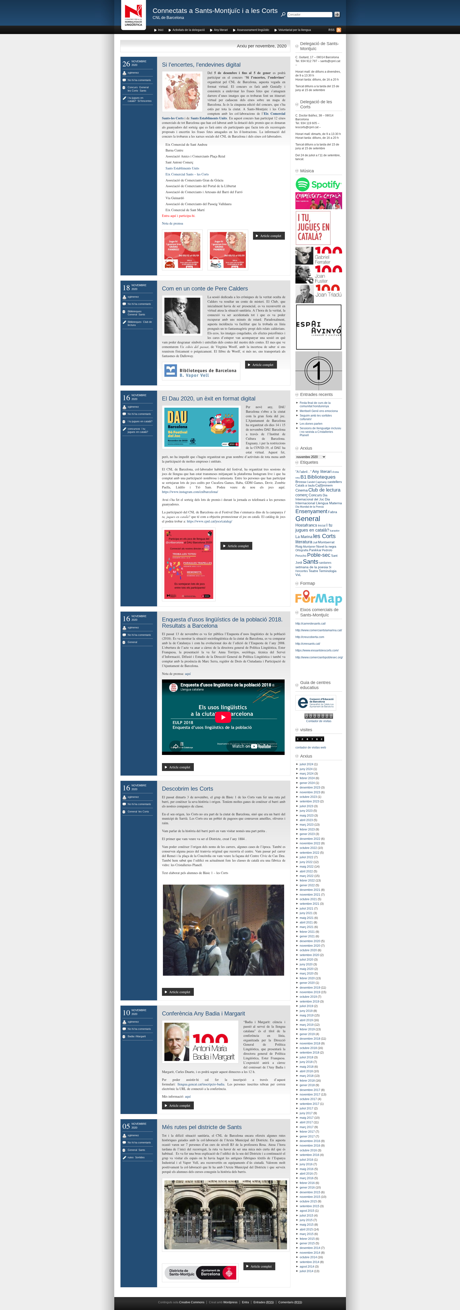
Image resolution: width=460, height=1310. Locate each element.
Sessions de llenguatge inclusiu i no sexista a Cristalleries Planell (320, 432)
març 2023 (307, 824)
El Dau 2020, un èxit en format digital (208, 398)
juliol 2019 (306, 1006)
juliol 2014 (306, 1271)
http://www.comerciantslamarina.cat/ (318, 630)
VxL (298, 575)
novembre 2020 (310, 945)
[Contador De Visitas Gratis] (319, 717)
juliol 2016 (306, 1159)
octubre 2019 (308, 996)
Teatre (313, 571)
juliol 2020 (306, 959)
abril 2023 (306, 820)
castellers (335, 482)
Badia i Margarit (137, 1036)
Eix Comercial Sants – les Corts (187, 174)
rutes (131, 1157)
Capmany (321, 482)
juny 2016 (306, 1164)
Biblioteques (135, 311)
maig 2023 (307, 815)
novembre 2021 (310, 894)
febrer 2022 (307, 880)
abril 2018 (306, 1071)
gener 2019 (307, 1034)
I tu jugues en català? (135, 99)
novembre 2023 (310, 792)
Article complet (270, 235)
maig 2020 (307, 969)
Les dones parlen (311, 423)
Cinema (301, 490)
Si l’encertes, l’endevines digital (201, 64)
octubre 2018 (308, 1048)
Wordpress (230, 1302)
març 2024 (307, 773)
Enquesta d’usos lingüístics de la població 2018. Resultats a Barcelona (222, 622)
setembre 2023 (309, 801)
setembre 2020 (309, 955)
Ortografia (301, 550)
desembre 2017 (310, 1090)
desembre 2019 (310, 987)
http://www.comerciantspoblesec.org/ (319, 657)
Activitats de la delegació (188, 30)
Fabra (332, 512)
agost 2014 (307, 1266)
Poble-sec (318, 555)
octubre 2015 (308, 1201)
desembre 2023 (310, 787)
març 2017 (307, 1127)
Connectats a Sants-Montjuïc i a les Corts (215, 10)
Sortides (140, 1157)
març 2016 (307, 1178)
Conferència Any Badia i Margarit (203, 1013)
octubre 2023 (308, 797)
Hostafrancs (306, 525)
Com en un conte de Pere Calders (205, 288)
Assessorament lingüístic (253, 30)
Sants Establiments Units (209, 118)
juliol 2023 (306, 806)
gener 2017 (307, 1136)
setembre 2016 (309, 1155)
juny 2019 (306, 1011)
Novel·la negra (326, 546)
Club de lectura (324, 490)
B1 (303, 477)
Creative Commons (191, 1302)
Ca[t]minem (324, 485)
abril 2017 (306, 1122)
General (144, 87)
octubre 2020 (308, 950)
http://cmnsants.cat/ (307, 643)
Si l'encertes (145, 100)
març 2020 (307, 973)
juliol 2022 (306, 857)
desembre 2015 (310, 1192)
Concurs (133, 87)
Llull (315, 542)
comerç (301, 495)
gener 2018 (307, 1085)
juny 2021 (306, 913)
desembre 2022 (310, 838)
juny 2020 (306, 964)
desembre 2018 (310, 1038)
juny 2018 (306, 1062)
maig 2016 (307, 1169)
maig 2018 (307, 1066)
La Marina (303, 537)
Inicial (322, 525)
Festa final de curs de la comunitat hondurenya (315, 404)
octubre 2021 (308, 899)
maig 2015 (307, 1224)
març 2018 (307, 1076)
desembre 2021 (310, 890)
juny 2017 (306, 1113)
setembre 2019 (309, 1001)
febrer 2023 (307, 829)
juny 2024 (306, 769)
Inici (160, 30)
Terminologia (327, 571)
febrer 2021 (307, 931)
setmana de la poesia (311, 567)
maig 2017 (307, 1117)
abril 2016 (306, 1173)
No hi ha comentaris (139, 80)
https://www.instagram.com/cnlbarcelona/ (190, 491)
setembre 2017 (309, 1104)
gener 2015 (307, 1243)
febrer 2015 (307, 1238)
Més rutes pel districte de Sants (202, 1127)
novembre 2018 (310, 1043)
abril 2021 (306, 922)
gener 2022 (307, 885)
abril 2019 (306, 1020)
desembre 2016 (310, 1141)
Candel (311, 482)
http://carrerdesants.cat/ (310, 623)
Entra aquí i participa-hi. (179, 215)
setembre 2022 (309, 852)
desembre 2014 (310, 1248)
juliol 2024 (306, 764)
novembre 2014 (310, 1252)
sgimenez (133, 72)
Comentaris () (290, 1302)
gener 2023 (307, 834)
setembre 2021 (309, 903)
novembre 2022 (310, 843)
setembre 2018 (309, 1052)
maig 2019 (307, 1015)
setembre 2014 (309, 1262)
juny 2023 (306, 810)
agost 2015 (307, 1210)
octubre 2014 (308, 1257)
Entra (245, 1302)
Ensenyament (311, 511)
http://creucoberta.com (309, 637)
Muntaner (309, 546)
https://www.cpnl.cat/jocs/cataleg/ (209, 521)
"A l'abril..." (303, 472)
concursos (134, 428)
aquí (188, 673)
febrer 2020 (307, 978)
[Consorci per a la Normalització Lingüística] (133, 16)
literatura (303, 541)
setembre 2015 (309, 1206)
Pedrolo (327, 550)
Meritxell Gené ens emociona (319, 411)
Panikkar (315, 550)
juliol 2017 (306, 1108)
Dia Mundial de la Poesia (309, 506)
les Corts (133, 90)
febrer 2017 (307, 1131)
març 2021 (307, 927)
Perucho (300, 555)
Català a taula (305, 485)
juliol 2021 (306, 908)
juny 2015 (306, 1220)
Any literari (221, 30)
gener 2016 (307, 1187)
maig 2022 (307, 866)
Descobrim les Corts (187, 788)
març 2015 (307, 1234)
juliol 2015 (306, 1215)
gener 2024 (307, 783)
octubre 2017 (308, 1099)
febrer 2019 (307, 1029)
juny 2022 (306, 862)
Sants (143, 90)
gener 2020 (307, 983)
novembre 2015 (310, 1197)
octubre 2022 (308, 848)
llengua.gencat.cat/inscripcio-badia (201, 1084)
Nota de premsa (172, 223)
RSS (331, 30)
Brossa (300, 482)
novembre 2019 (310, 992)
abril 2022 (306, 871)
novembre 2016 (310, 1145)
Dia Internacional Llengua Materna (318, 501)
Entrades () (263, 1302)
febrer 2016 (307, 1183)
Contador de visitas (318, 721)
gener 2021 (307, 936)
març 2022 (307, 876)
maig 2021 (307, 918)
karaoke (334, 530)
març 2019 (307, 1024)
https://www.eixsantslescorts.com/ (317, 650)
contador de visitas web (310, 747)
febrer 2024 (307, 778)
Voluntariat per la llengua (294, 30)
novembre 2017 (310, 1094)
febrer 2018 (307, 1080)
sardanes (325, 562)
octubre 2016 (308, 1150)
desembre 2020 (310, 941)
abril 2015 (306, 1229)
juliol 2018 (306, 1057)
